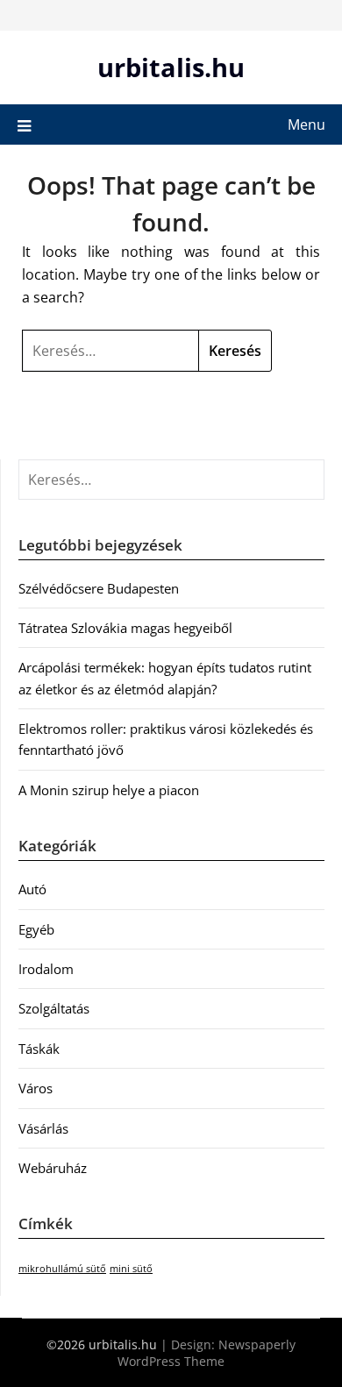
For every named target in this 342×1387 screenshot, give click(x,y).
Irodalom (46, 969)
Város (35, 1088)
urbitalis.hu (171, 67)
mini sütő (131, 1269)
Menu (306, 124)
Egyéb (36, 929)
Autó (32, 889)
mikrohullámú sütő (62, 1269)
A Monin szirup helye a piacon (108, 790)
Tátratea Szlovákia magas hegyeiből (125, 628)
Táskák (39, 1048)
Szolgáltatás (53, 1008)
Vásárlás (43, 1128)
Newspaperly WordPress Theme (207, 1352)
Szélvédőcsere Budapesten (98, 588)
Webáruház (52, 1168)
